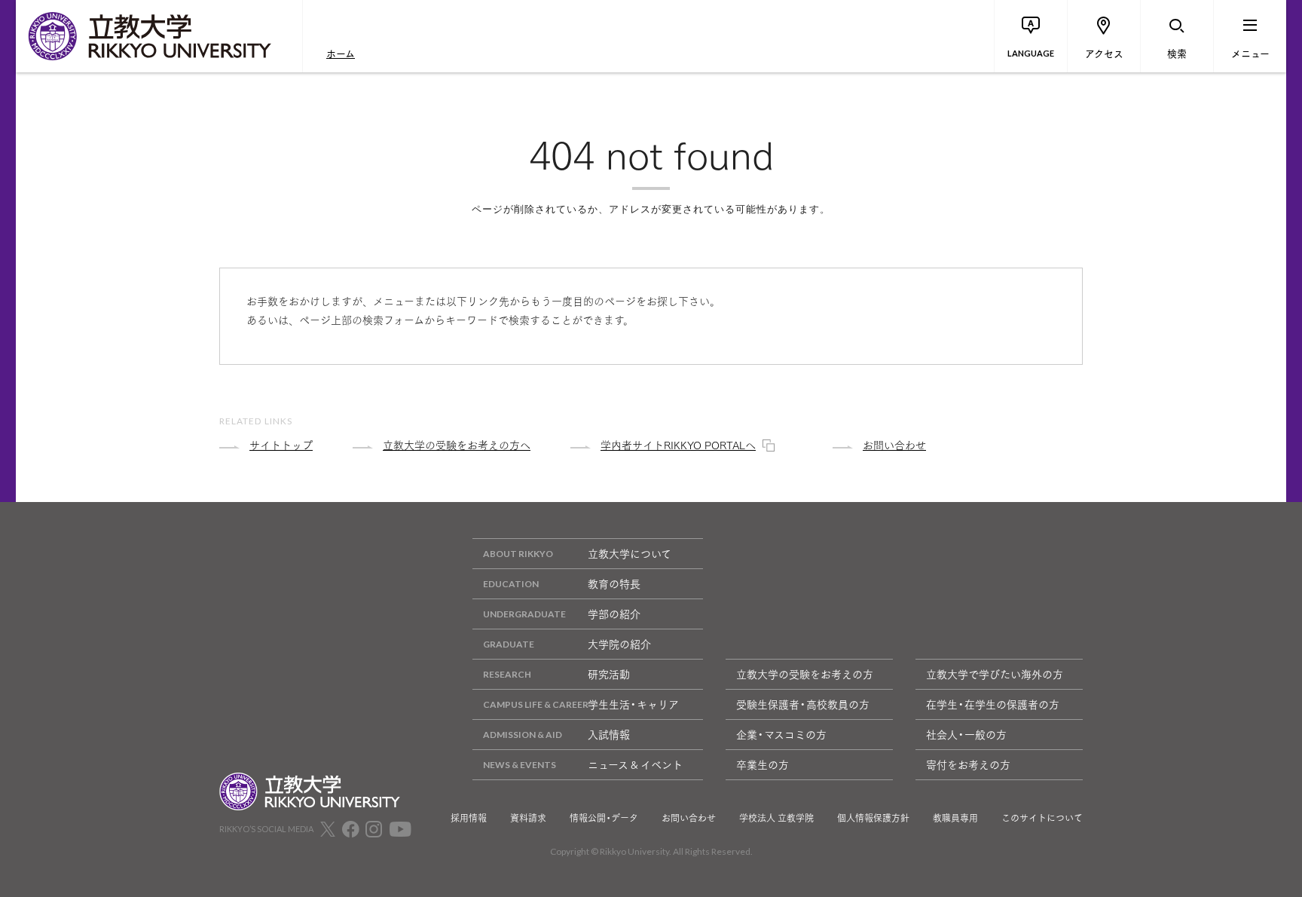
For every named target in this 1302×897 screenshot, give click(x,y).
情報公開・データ (604, 818)
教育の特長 (614, 583)
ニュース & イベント (635, 764)
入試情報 (609, 734)
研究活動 (609, 673)
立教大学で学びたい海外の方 (994, 673)
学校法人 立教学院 (776, 818)
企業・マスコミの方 (781, 734)
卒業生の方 (762, 764)
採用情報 (469, 818)
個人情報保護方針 (873, 818)
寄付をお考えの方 (968, 764)
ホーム (340, 52)
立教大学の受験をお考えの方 (804, 673)
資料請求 (528, 818)
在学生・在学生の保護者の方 (992, 704)
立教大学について (629, 553)
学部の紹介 (614, 613)
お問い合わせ (689, 818)
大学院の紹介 (619, 643)
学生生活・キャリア (633, 704)
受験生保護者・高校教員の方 (803, 704)
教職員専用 (955, 818)
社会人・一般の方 (966, 734)
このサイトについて (1042, 818)
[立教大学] (159, 36)
